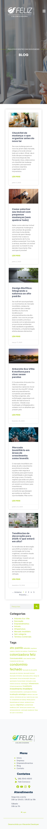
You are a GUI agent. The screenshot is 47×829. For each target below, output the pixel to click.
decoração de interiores (16, 673)
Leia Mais (16, 177)
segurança (20, 705)
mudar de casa (30, 697)
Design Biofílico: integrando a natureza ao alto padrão (22, 292)
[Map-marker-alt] (29, 786)
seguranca (13, 705)
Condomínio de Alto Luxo (17, 661)
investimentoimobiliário (16, 692)
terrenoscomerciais (15, 710)
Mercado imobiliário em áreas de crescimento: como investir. (21, 453)
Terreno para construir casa (27, 707)
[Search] (36, 606)
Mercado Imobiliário (22, 631)
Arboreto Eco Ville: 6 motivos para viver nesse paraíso (23, 373)
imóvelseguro (24, 683)
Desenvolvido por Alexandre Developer (23, 824)
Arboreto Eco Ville (21, 618)
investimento (27, 686)
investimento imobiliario (21, 689)
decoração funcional (29, 673)
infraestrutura (33, 683)
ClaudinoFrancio (32, 651)
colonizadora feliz (23, 654)
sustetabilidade (28, 705)
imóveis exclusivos (15, 683)
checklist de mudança (21, 651)
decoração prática (28, 676)
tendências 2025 (14, 707)
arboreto (27, 648)
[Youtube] (21, 786)
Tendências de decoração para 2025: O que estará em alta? (23, 537)
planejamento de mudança (19, 699)
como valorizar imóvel (29, 658)
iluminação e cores (31, 681)
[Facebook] (17, 786)
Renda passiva (31, 699)
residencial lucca (29, 702)
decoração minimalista (16, 676)
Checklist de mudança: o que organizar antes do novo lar (23, 137)
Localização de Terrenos (30, 692)
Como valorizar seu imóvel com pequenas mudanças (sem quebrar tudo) (21, 215)
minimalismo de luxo (20, 697)
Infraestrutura (19, 629)
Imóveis (17, 626)
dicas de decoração (23, 678)
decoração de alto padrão (30, 670)
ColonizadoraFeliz (16, 658)
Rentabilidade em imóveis (17, 702)
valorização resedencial (27, 710)
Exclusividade (21, 681)
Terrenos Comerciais (22, 637)
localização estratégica (18, 694)
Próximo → (24, 595)
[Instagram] (25, 786)
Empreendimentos (21, 624)
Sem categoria (20, 634)
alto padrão (16, 647)
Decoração (18, 621)
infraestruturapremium (16, 686)
